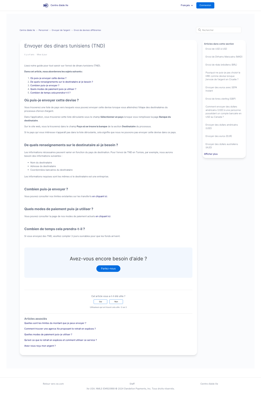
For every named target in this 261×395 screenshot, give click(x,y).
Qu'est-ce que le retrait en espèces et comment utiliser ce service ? (60, 340)
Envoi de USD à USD (216, 48)
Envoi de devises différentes (87, 30)
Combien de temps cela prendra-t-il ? (50, 92)
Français (185, 5)
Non (116, 301)
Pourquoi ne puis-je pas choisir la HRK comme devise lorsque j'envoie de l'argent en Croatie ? (223, 76)
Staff (132, 383)
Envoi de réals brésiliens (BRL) (221, 64)
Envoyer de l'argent (61, 30)
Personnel (43, 30)
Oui (100, 301)
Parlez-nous (108, 268)
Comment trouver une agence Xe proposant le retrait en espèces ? (60, 328)
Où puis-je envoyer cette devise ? (48, 78)
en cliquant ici (99, 196)
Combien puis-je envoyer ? (44, 85)
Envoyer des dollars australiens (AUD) (222, 146)
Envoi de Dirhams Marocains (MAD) (224, 56)
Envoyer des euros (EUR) (219, 136)
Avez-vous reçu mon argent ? (40, 345)
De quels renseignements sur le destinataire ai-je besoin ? (61, 81)
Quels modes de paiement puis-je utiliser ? (53, 89)
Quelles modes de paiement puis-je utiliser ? (48, 334)
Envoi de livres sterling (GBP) (221, 98)
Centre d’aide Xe (27, 30)
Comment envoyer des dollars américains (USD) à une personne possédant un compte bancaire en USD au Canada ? (224, 111)
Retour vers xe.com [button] (53, 383)
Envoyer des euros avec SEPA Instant (221, 89)
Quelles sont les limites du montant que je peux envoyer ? (55, 323)
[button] (207, 5)
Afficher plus (211, 153)
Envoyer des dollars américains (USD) (222, 126)
